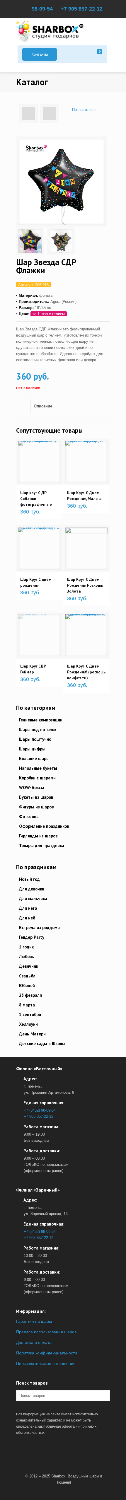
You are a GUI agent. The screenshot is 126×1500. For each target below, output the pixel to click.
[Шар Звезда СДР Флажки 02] (61, 241)
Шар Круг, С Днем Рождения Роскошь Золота (85, 585)
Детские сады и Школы (42, 1043)
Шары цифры (32, 749)
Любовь (26, 956)
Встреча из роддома (39, 927)
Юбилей (27, 985)
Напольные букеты (38, 768)
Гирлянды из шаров (38, 836)
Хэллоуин (28, 1024)
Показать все (83, 109)
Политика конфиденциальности (46, 1353)
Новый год (29, 879)
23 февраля (30, 995)
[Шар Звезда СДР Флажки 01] (30, 241)
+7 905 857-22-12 (82, 9)
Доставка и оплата (34, 1342)
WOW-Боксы (31, 787)
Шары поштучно (35, 739)
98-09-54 (42, 9)
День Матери (32, 1034)
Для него (28, 908)
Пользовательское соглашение (46, 1363)
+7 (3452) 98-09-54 (40, 1110)
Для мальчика (33, 898)
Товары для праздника (41, 845)
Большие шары (34, 758)
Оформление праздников (44, 826)
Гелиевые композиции (40, 720)
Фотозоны (29, 816)
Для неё (27, 918)
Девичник (28, 966)
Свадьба (27, 976)
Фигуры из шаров (36, 807)
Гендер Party (31, 937)
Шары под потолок (37, 729)
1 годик (26, 947)
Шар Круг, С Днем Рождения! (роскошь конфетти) (86, 671)
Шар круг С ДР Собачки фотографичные (36, 498)
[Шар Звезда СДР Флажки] (61, 182)
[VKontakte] (61, 1462)
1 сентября (30, 1014)
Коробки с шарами (37, 778)
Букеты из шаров (36, 797)
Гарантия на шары (34, 1321)
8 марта (27, 1005)
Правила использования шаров (46, 1332)
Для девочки (31, 889)
